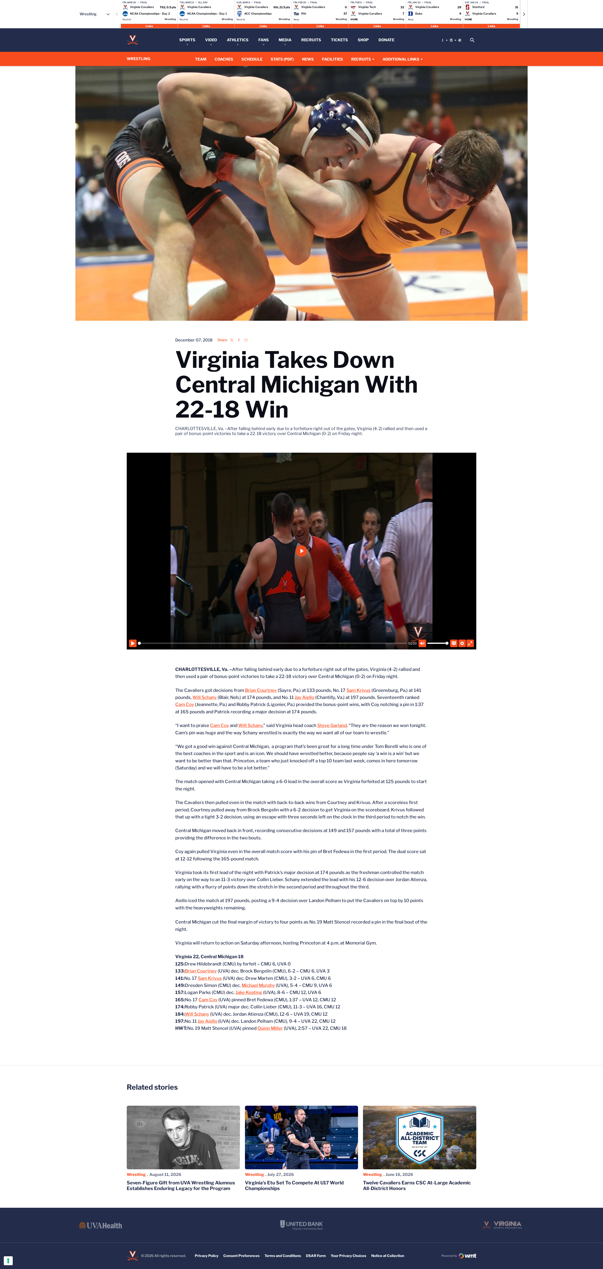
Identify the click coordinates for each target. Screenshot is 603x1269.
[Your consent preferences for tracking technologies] (8, 1260)
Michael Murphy (258, 985)
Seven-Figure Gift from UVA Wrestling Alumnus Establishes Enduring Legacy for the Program (181, 1185)
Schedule (251, 59)
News (308, 59)
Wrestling (136, 1174)
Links (149, 26)
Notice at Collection (387, 1256)
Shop (363, 40)
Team (200, 59)
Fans (263, 40)
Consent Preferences (241, 1256)
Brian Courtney (261, 690)
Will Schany (204, 697)
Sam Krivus (358, 690)
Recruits (311, 40)
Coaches (224, 59)
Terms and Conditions (283, 1256)
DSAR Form (316, 1256)
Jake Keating (249, 992)
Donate (386, 40)
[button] (524, 14)
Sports (187, 40)
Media (285, 40)
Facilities (332, 59)
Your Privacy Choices (348, 1256)
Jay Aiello (304, 697)
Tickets (339, 40)
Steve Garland (332, 725)
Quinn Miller (270, 1028)
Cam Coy (184, 704)
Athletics (238, 40)
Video (211, 40)
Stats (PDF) (282, 59)
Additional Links (401, 59)
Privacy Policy (206, 1256)
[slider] (272, 643)
